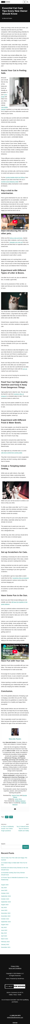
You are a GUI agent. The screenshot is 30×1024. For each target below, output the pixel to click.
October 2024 (5, 893)
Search (3, 844)
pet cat (25, 369)
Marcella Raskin (8, 18)
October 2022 (5, 919)
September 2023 (6, 902)
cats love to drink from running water (11, 452)
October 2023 (5, 899)
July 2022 (4, 927)
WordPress (20, 978)
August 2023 (4, 904)
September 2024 (6, 896)
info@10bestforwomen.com (15, 1017)
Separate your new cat (15, 242)
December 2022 (5, 913)
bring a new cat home (16, 238)
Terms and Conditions (15, 968)
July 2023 (4, 907)
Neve (7, 978)
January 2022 (5, 944)
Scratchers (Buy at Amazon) (20, 578)
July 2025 (4, 887)
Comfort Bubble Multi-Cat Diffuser (15, 177)
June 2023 (4, 910)
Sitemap (15, 1022)
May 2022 (4, 933)
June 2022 (4, 930)
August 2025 (4, 884)
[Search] (27, 1)
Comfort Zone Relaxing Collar (9, 181)
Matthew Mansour (20, 801)
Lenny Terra (18, 799)
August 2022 (4, 924)
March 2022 (4, 939)
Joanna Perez (16, 795)
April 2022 (4, 936)
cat (7, 816)
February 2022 (5, 941)
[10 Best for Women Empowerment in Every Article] (5, 2)
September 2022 (6, 921)
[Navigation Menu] (24, 2)
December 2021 (5, 947)
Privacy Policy (15, 966)
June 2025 (4, 890)
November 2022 (5, 916)
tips (11, 816)
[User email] (15, 809)
